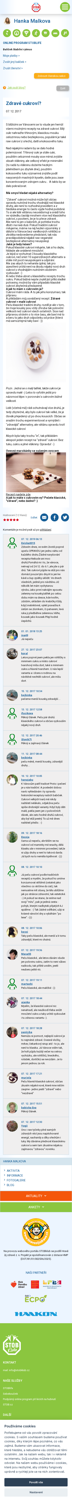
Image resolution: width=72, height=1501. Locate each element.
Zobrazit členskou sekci (51, 75)
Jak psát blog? (16, 87)
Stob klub (36, 7)
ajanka (25, 1002)
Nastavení (36, 1492)
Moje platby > (11, 55)
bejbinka (26, 695)
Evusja (25, 837)
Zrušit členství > (13, 68)
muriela (26, 1077)
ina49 (24, 635)
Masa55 (26, 953)
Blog (10, 1185)
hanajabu (27, 779)
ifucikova (27, 713)
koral (24, 653)
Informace (15, 1175)
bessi (24, 931)
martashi (27, 983)
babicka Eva (28, 1107)
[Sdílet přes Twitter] (65, 517)
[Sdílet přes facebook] (55, 517)
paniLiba (26, 1032)
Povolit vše (36, 1482)
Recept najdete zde (18, 494)
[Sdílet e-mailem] (44, 517)
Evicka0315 (28, 543)
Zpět (62, 88)
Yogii (24, 1125)
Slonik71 (26, 739)
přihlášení (45, 529)
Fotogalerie (16, 1180)
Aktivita (13, 1171)
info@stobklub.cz (19, 1370)
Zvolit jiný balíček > (14, 61)
